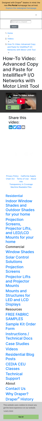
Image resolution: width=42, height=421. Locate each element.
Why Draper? (17, 394)
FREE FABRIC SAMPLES (17, 316)
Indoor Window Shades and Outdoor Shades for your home (20, 207)
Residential (14, 196)
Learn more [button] (8, 411)
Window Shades (20, 252)
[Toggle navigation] (36, 14)
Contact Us (16, 388)
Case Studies (17, 343)
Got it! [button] (21, 417)
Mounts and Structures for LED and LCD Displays (18, 297)
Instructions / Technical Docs (19, 336)
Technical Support (14, 376)
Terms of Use (23, 179)
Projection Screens (14, 269)
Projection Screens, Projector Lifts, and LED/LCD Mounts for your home (20, 230)
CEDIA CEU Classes (16, 366)
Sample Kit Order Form (21, 326)
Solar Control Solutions (17, 259)
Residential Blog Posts (20, 356)
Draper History (19, 399)
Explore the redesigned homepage (21, 8)
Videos (12, 349)
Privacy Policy (12, 176)
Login (6, 24)
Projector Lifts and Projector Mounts (18, 281)
